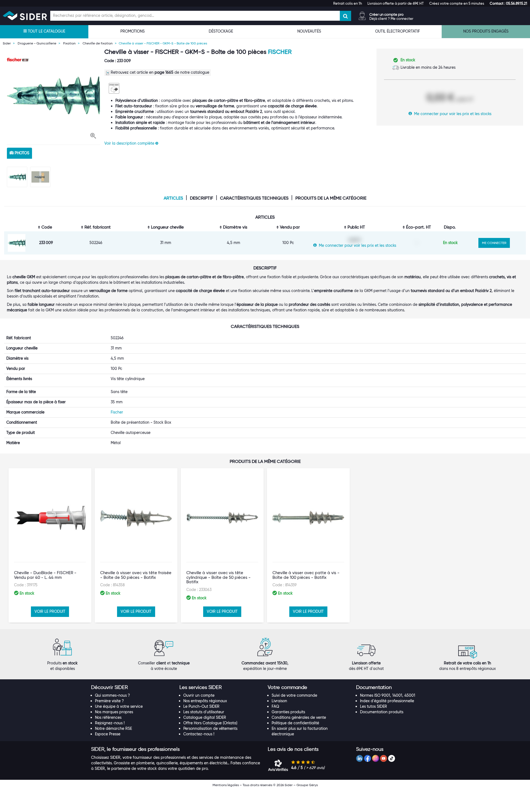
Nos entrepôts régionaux (205, 700)
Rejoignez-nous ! (109, 722)
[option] (53, 95)
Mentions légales (226, 785)
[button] (508, 3)
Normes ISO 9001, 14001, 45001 (387, 695)
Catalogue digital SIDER (204, 717)
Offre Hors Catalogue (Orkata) (210, 722)
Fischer (280, 51)
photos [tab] (21, 152)
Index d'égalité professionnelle (387, 700)
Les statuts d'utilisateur (203, 711)
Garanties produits (288, 711)
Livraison (279, 700)
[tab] (132, 687)
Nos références (108, 717)
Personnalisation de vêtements (210, 728)
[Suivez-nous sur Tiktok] (391, 758)
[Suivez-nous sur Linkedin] (359, 758)
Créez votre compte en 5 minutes (456, 3)
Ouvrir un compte (198, 695)
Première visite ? (109, 700)
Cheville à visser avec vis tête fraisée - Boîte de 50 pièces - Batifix (135, 575)
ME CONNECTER (494, 243)
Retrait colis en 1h (347, 3)
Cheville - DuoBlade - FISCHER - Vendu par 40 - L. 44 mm (45, 575)
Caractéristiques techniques (254, 198)
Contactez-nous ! (198, 733)
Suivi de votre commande (294, 695)
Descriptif (201, 198)
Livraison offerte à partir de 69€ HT (395, 3)
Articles (173, 198)
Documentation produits (381, 711)
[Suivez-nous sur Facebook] (367, 758)
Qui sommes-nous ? (112, 695)
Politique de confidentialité (295, 722)
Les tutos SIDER (373, 706)
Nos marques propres (114, 711)
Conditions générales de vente (299, 717)
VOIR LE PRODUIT (50, 611)
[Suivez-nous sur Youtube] (383, 758)
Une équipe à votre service (119, 706)
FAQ (275, 706)
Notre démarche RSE (113, 728)
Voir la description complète (129, 143)
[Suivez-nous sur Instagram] (375, 758)
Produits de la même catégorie (330, 198)
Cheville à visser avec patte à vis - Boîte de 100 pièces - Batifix (306, 575)
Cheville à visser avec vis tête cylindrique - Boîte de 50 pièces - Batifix (218, 577)
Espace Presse (107, 733)
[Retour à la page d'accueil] (25, 16)
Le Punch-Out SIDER (201, 706)
